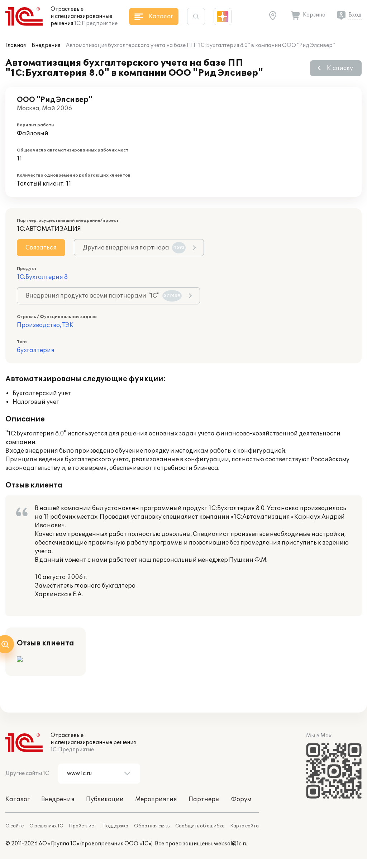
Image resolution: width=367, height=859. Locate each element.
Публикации (105, 799)
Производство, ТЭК (45, 325)
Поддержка (115, 826)
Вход (355, 15)
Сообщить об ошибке (199, 826)
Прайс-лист (82, 826)
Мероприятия (156, 799)
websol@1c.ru (231, 844)
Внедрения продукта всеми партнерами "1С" (103, 295)
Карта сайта (244, 826)
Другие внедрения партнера (134, 247)
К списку (340, 68)
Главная (15, 45)
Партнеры (204, 799)
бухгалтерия (35, 350)
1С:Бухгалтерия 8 (42, 277)
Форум (241, 799)
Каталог (17, 799)
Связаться (41, 247)
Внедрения (46, 45)
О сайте (14, 826)
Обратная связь (152, 826)
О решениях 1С (46, 826)
